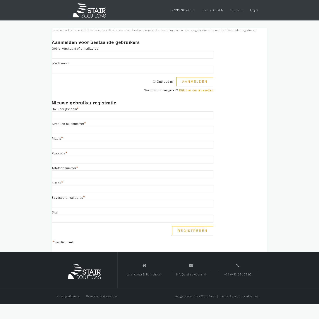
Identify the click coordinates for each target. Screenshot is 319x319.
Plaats (57, 138)
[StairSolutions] (84, 271)
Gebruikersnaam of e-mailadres (75, 48)
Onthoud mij (166, 81)
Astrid (234, 296)
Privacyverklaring (68, 296)
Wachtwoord (61, 63)
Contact (237, 10)
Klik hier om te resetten (196, 90)
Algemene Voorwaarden (102, 296)
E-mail (57, 182)
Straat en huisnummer (69, 123)
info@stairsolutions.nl (191, 274)
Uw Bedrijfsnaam (65, 109)
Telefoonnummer (65, 168)
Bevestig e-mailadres (68, 197)
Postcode (59, 153)
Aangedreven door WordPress (195, 296)
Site (55, 212)
